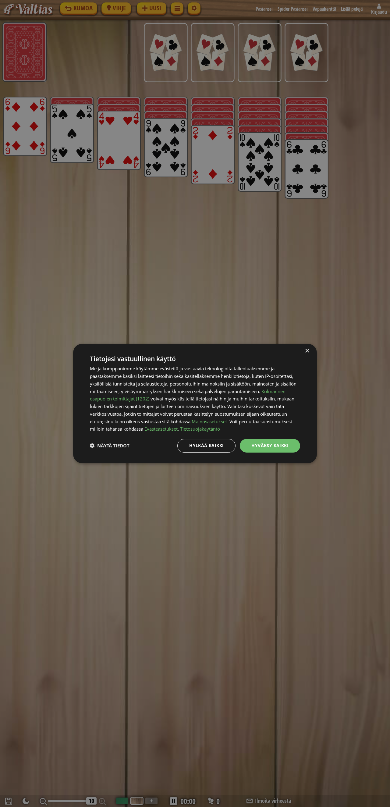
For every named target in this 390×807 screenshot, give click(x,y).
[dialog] (195, 403)
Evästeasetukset (161, 429)
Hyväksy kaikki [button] (270, 445)
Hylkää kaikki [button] (206, 445)
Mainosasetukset (209, 421)
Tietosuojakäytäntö (200, 429)
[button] (109, 446)
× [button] (307, 351)
